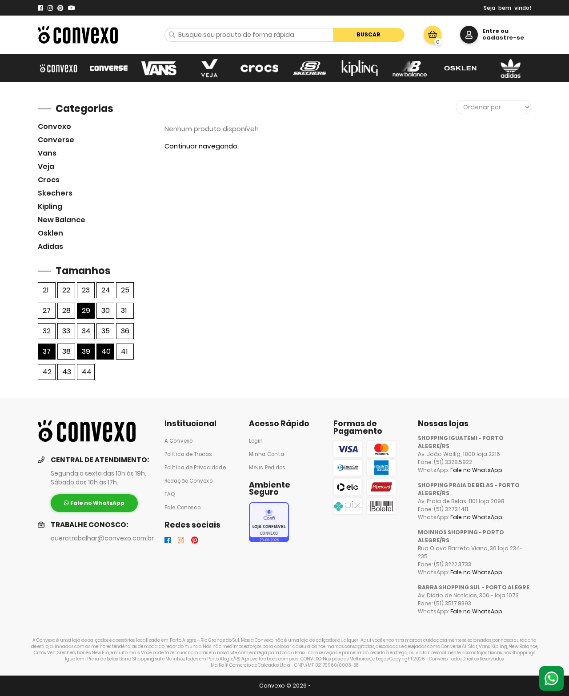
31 (124, 310)
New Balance (61, 220)
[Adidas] (510, 68)
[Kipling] (360, 68)
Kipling (50, 206)
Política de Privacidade (195, 467)
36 (125, 331)
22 (66, 290)
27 (47, 310)
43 (66, 372)
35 (105, 331)
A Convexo (178, 440)
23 (86, 290)
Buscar (369, 34)
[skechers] (309, 68)
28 (66, 310)
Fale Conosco (182, 507)
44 (87, 372)
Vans (47, 153)
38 (66, 351)
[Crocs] (259, 68)
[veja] (209, 68)
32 (47, 331)
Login (256, 440)
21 (45, 290)
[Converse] (108, 68)
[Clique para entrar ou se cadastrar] (469, 35)
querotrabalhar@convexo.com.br (102, 538)
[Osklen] (460, 68)
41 (124, 351)
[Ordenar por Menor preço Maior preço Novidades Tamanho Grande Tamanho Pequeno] (493, 107)
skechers (55, 193)
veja (46, 166)
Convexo (54, 126)
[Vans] (159, 68)
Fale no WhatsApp (476, 470)
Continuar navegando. (201, 146)
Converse (56, 140)
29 (86, 310)
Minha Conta (266, 454)
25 (125, 290)
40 (106, 351)
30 (105, 310)
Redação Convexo (188, 480)
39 (86, 351)
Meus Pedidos (267, 467)
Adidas (50, 246)
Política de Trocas (188, 454)
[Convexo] (58, 68)
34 (86, 331)
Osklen (50, 233)
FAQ (169, 494)
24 (105, 290)
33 (66, 331)
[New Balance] (410, 68)
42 (47, 372)
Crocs (49, 180)
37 (47, 351)
